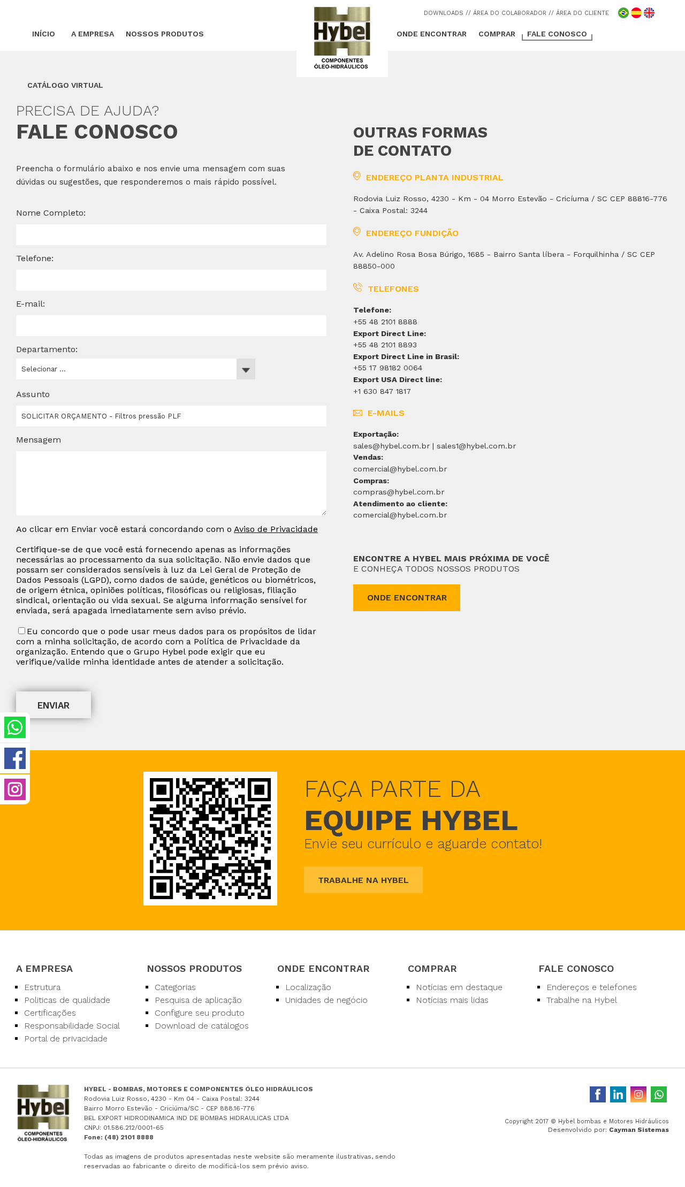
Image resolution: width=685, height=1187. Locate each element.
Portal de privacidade (66, 1038)
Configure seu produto (200, 1013)
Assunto (33, 394)
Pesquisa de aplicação (198, 1000)
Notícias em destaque (459, 987)
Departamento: (47, 349)
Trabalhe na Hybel (581, 1000)
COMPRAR (496, 33)
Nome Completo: (51, 213)
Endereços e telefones (591, 987)
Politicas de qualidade (67, 1000)
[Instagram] (638, 1094)
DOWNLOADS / (446, 13)
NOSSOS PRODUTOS (165, 33)
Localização (308, 987)
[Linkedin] (618, 1094)
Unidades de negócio (326, 1000)
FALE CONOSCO (557, 33)
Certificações (50, 1013)
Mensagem (38, 440)
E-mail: (30, 304)
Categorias (175, 987)
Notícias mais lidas (452, 1000)
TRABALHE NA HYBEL (363, 880)
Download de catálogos (202, 1026)
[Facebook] (598, 1094)
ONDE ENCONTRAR (432, 33)
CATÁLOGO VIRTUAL (65, 85)
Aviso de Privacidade (276, 529)
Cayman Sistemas (639, 1129)
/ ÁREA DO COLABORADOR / (509, 13)
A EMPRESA (92, 33)
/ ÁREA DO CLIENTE (580, 13)
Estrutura (42, 987)
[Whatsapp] (659, 1094)
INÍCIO (43, 33)
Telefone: (35, 258)
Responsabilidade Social (72, 1026)
